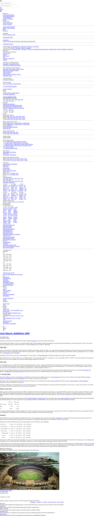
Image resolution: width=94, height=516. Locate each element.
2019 (22, 99)
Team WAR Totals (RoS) (9, 182)
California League (8, 145)
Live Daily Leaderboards (9, 94)
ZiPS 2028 (11, 79)
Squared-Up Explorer (8, 285)
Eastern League (8, 142)
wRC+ (8, 310)
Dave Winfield (88, 445)
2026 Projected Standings (9, 104)
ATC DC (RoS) (6, 73)
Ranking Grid (10, 123)
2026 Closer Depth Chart (9, 225)
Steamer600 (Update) (14, 63)
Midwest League (9, 144)
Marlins (5, 195)
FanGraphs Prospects (8, 37)
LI (16, 318)
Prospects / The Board (8, 298)
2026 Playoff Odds (7, 105)
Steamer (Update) (14, 70)
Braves (4, 193)
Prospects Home (7, 242)
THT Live (12, 48)
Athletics (21, 188)
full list (17, 353)
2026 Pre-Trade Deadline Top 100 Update (12, 274)
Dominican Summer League (10, 148)
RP (9, 203)
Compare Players (18, 123)
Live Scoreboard (7, 93)
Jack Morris (34, 340)
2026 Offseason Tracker (8, 238)
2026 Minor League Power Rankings (11, 234)
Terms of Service (52, 502)
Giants (20, 196)
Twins (12, 189)
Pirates (12, 197)
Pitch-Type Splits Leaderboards (10, 127)
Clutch (18, 318)
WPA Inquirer (6, 168)
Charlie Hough (8, 371)
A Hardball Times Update (6, 490)
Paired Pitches (6, 281)
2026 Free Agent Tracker (9, 237)
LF (16, 201)
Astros (20, 186)
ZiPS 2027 (5, 79)
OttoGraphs (70, 49)
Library (4, 289)
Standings (5, 301)
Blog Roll (5, 30)
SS (12, 201)
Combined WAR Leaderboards (10, 164)
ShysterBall (28, 48)
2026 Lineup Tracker (8, 233)
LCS (14, 158)
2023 (10, 99)
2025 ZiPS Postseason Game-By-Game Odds (13, 108)
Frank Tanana (42, 398)
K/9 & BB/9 (14, 313)
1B (9, 201)
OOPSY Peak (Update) (15, 65)
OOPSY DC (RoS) (7, 75)
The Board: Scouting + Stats (9, 245)
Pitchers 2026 (12, 170)
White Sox (13, 190)
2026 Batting (6, 152)
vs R (10, 173)
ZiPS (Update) (12, 69)
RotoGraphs (6, 40)
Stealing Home (52, 49)
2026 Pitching (13, 152)
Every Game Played (7, 83)
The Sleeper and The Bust (14, 41)
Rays (4, 188)
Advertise (45, 502)
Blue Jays (5, 185)
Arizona (8, 146)
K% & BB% (16, 310)
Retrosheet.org (3, 514)
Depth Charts (6, 56)
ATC (4, 57)
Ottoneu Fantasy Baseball (9, 26)
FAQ (8, 28)
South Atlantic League (18, 144)
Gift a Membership (7, 17)
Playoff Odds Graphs (17, 105)
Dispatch (18, 48)
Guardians (13, 185)
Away (16, 173)
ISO (12, 310)
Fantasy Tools (6, 303)
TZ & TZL (17, 315)
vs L (8, 173)
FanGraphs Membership (8, 15)
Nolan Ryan (85, 370)
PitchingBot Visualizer (8, 282)
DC (10, 185)
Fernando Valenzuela (19, 371)
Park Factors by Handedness (9, 323)
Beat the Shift (32, 41)
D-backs (21, 193)
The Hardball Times (15, 46)
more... (21, 310)
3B (14, 201)
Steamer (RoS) (6, 70)
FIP (3, 313)
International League (11, 141)
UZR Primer (6, 315)
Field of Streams (24, 41)
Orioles (5, 186)
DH (23, 201)
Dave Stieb (58, 418)
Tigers (12, 188)
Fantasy (23, 48)
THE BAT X (11, 58)
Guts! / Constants (7, 290)
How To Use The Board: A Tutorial (11, 246)
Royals (12, 186)
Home (13, 173)
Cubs (12, 196)
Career (23, 116)
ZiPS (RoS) (5, 69)
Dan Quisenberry (56, 377)
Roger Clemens (74, 381)
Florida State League (26, 145)
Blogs (4, 305)
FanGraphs (5, 33)
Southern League (17, 142)
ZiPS (4, 53)
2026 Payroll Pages (7, 227)
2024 (7, 99)
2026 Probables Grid (8, 231)
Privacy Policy (60, 502)
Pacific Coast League (21, 141)
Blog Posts (12, 28)
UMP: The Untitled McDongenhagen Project (38, 49)
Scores (4, 299)
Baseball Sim (6, 277)
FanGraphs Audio (16, 49)
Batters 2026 (6, 170)
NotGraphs (23, 46)
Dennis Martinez (32, 398)
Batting (4, 137)
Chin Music (24, 49)
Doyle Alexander (65, 398)
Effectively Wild (11, 34)
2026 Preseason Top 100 (8, 273)
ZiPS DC (8, 53)
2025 (4, 99)
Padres (20, 197)
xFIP (6, 313)
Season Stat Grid (7, 128)
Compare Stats (25, 123)
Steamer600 (5, 63)
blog (37, 450)
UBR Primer (9, 318)
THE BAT (5, 58)
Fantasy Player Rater (8, 22)
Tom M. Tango (4, 337)
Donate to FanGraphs (8, 18)
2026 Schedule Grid (7, 230)
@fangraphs (33, 502)
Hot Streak (5, 279)
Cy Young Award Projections (9, 86)
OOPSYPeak (6, 65)
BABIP (9, 313)
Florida (11, 146)
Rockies (21, 199)
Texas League (25, 142)
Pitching (9, 137)
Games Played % (17, 83)
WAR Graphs (6, 165)
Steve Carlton (54, 381)
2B (11, 201)
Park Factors (6, 291)
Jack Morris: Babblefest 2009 (15, 333)
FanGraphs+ (36, 46)
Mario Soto (22, 378)
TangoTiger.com (4, 511)
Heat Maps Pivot (7, 278)
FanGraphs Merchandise (8, 16)
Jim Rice (73, 445)
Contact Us (39, 502)
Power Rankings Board (8, 283)
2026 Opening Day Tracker (9, 239)
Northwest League (28, 144)
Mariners (21, 189)
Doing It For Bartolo (62, 49)
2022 (13, 99)
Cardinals (13, 195)
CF (18, 201)
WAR (4, 318)
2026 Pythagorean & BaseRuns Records (12, 106)
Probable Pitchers (15, 93)
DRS (10, 315)
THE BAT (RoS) (7, 74)
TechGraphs (30, 46)
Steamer (5, 54)
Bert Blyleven (7, 353)
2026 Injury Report (7, 226)
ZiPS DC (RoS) (20, 69)
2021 (16, 99)
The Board (5, 243)
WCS (21, 158)
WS (11, 158)
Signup (4, 28)
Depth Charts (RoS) (7, 71)
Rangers (21, 190)
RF (20, 201)
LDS (18, 158)
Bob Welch (44, 355)
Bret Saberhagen (84, 381)
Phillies (5, 199)
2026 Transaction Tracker (9, 229)
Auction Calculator (7, 24)
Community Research (8, 44)
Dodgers (21, 195)
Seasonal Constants (7, 321)
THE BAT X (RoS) (16, 74)
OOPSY (5, 60)
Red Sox (5, 189)
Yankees (5, 190)
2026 (8, 116)
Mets (4, 196)
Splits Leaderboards (7, 125)
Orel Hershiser (7, 378)
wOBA (4, 310)
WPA (14, 318)
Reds (12, 199)
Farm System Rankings (8, 247)
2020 (19, 99)
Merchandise (6, 295)
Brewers (13, 193)
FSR (13, 315)
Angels (21, 185)
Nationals (5, 197)
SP (7, 203)
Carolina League (17, 145)
